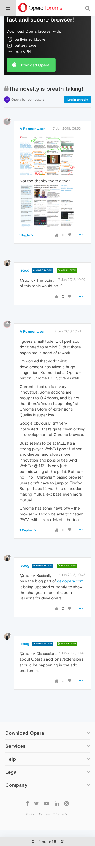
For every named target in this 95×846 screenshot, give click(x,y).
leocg (24, 270)
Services (15, 746)
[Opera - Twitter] (36, 803)
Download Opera (34, 65)
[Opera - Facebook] (27, 803)
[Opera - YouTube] (46, 803)
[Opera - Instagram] (66, 803)
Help (10, 759)
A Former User (32, 128)
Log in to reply (77, 99)
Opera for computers (27, 99)
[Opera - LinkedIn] (57, 803)
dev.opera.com (70, 581)
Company (16, 785)
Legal (11, 772)
